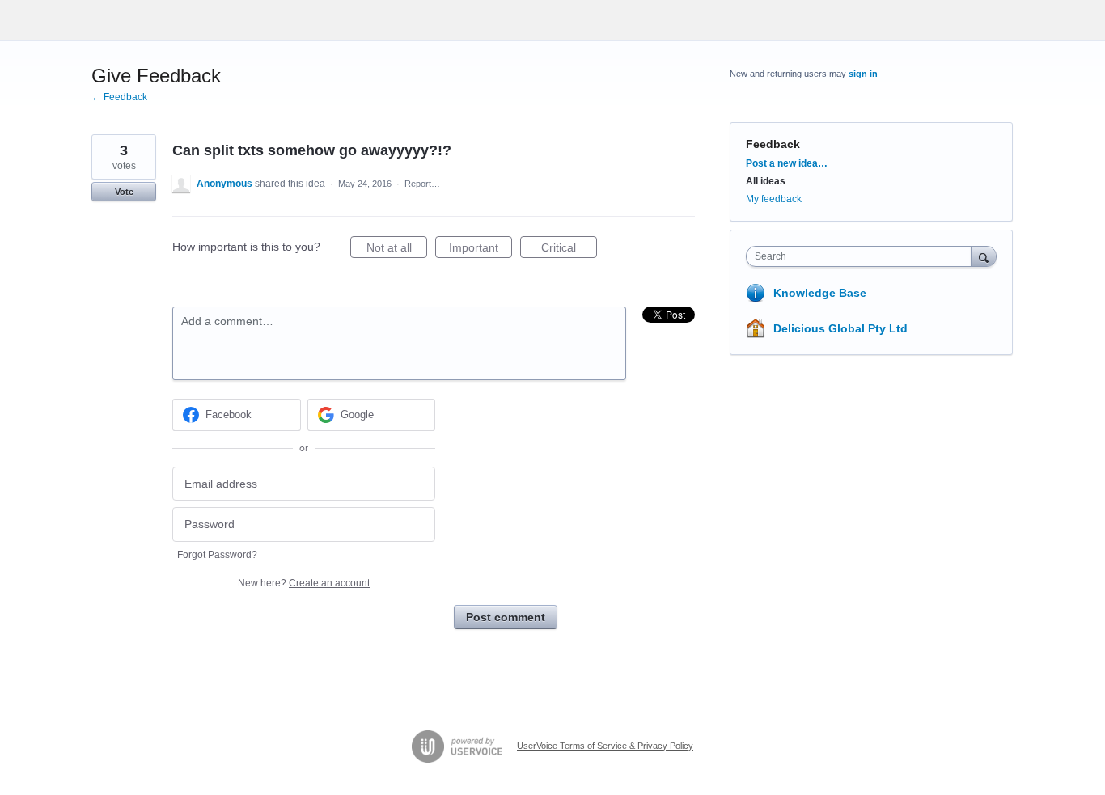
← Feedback (119, 97)
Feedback (773, 143)
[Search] (984, 256)
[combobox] (863, 256)
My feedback (774, 199)
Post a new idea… (787, 163)
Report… (422, 183)
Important (480, 249)
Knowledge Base (819, 292)
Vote (124, 192)
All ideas (765, 181)
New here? (304, 583)
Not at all (396, 249)
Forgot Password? (217, 554)
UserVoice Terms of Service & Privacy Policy (605, 746)
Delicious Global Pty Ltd (840, 328)
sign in (863, 73)
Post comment (505, 617)
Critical (569, 249)
